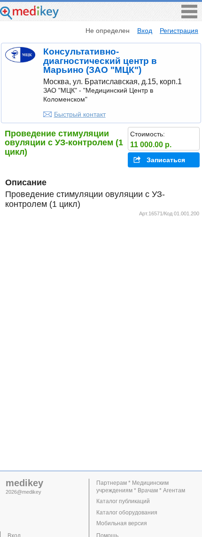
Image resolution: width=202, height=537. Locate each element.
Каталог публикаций (123, 501)
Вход (144, 30)
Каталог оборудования (126, 512)
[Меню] (189, 16)
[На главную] (29, 17)
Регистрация (179, 30)
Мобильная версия (121, 523)
